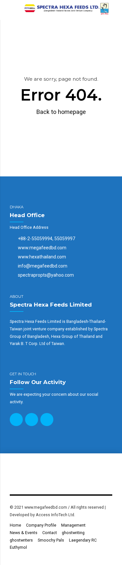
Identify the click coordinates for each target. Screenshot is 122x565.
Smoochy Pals (51, 540)
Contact (49, 532)
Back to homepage (61, 111)
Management (73, 525)
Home (15, 525)
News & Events (23, 532)
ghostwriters (21, 540)
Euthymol (18, 547)
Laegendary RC (83, 540)
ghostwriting (73, 532)
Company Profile (41, 525)
